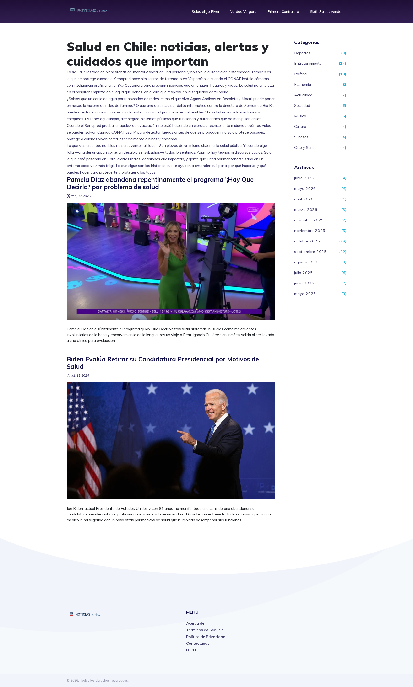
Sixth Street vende (325, 11)
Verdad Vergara (243, 11)
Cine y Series (305, 147)
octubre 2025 (307, 241)
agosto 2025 (306, 262)
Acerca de (195, 623)
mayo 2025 (305, 293)
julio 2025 (303, 272)
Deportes (302, 52)
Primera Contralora (283, 11)
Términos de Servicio (205, 630)
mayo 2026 (305, 188)
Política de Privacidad (205, 636)
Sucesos (301, 136)
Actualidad (303, 94)
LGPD (191, 650)
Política (300, 73)
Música (300, 115)
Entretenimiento (308, 63)
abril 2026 (304, 199)
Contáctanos (197, 643)
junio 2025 (304, 283)
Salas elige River (205, 11)
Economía (302, 84)
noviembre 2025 (309, 230)
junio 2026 (304, 178)
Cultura (300, 126)
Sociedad (302, 105)
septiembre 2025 (310, 251)
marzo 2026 (305, 209)
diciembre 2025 (309, 220)
